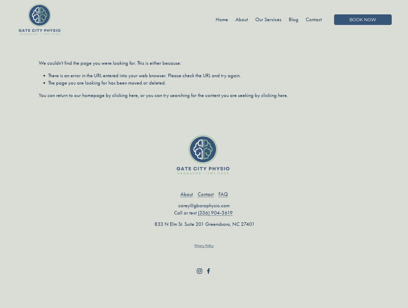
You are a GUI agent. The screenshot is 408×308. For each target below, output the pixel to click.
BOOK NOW (362, 19)
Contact (314, 19)
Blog (293, 19)
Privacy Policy (204, 245)
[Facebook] (208, 271)
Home (222, 19)
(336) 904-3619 (215, 213)
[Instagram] (199, 271)
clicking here (125, 95)
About (241, 19)
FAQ (223, 194)
